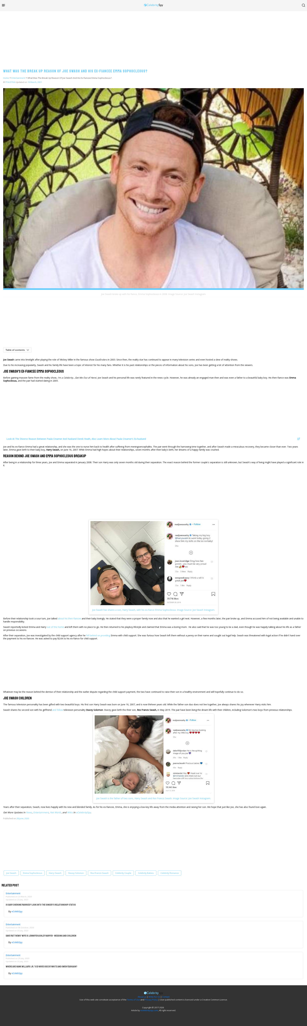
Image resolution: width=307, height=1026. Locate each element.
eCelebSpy (17, 911)
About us (142, 996)
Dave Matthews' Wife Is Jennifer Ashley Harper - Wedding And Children (41, 935)
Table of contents (15, 350)
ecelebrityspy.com (149, 1010)
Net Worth (55, 812)
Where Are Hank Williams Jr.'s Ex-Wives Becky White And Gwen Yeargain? (41, 966)
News (29, 812)
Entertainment (18, 78)
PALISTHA (10, 82)
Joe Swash (11, 873)
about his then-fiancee (69, 618)
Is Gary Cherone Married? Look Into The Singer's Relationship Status (41, 904)
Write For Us (154, 996)
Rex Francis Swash (100, 873)
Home (6, 78)
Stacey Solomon (76, 873)
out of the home (55, 626)
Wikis (70, 812)
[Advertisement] (153, 36)
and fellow (57, 709)
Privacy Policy (151, 999)
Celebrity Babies (146, 873)
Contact (165, 996)
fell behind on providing (98, 635)
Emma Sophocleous (32, 873)
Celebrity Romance (170, 873)
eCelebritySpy (83, 812)
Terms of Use (133, 999)
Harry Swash (55, 873)
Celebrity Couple (123, 873)
